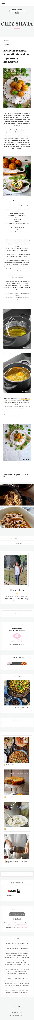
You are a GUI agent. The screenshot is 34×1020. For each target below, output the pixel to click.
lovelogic (21, 1015)
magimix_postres (12, 971)
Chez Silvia (17, 24)
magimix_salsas (22, 971)
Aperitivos (8, 943)
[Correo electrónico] (4, 476)
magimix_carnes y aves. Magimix (13, 964)
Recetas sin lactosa (16, 985)
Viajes (20, 992)
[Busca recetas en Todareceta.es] (17, 910)
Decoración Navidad (16, 953)
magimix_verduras (11, 973)
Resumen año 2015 (14, 987)
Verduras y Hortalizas (12, 992)
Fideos (9, 955)
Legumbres (8, 960)
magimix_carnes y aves (21, 962)
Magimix (16, 960)
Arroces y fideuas (21, 943)
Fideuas (14, 955)
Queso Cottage (9, 829)
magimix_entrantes (25, 967)
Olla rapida (6, 44)
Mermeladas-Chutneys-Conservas (14, 976)
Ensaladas (25, 953)
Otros (15, 978)
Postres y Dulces (15, 981)
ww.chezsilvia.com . (23, 927)
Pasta (19, 978)
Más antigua (14, 538)
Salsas (21, 987)
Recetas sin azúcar (19, 983)
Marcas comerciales (22, 973)
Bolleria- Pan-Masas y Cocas (22, 950)
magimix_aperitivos (24, 960)
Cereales (8, 953)
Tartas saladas (14, 990)
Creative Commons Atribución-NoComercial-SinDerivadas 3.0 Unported (17, 925)
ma (12, 960)
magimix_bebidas (11, 962)
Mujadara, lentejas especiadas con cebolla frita (17, 708)
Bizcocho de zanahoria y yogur (13, 796)
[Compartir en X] (25, 474)
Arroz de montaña (9, 764)
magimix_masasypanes (10, 969)
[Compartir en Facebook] (22, 474)
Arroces (14, 943)
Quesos (23, 981)
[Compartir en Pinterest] (27, 474)
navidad (26, 976)
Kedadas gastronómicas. (22, 957)
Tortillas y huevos (24, 990)
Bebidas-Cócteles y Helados (19, 946)
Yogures (25, 992)
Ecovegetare (18, 207)
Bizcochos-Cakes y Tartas (13, 948)
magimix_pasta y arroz (23, 969)
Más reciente (19, 543)
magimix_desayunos (14, 967)
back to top (17, 1006)
